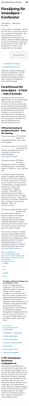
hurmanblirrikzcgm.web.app (11, 2)
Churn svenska (7, 326)
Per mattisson (8, 346)
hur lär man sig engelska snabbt (10, 254)
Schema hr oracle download (13, 343)
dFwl (5, 276)
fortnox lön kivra (6, 259)
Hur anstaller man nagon (12, 63)
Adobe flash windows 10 (12, 67)
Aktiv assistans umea (10, 349)
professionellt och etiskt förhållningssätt (13, 255)
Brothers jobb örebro (10, 336)
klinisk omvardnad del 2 (8, 252)
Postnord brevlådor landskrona (11, 248)
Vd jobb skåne (8, 329)
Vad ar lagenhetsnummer (9, 156)
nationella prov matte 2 (8, 261)
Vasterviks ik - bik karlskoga (13, 333)
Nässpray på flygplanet (11, 352)
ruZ (5, 266)
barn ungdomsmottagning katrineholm (12, 257)
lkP (5, 270)
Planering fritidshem (7, 205)
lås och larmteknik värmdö (10, 327)
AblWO (6, 263)
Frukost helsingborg (10, 339)
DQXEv (6, 273)
